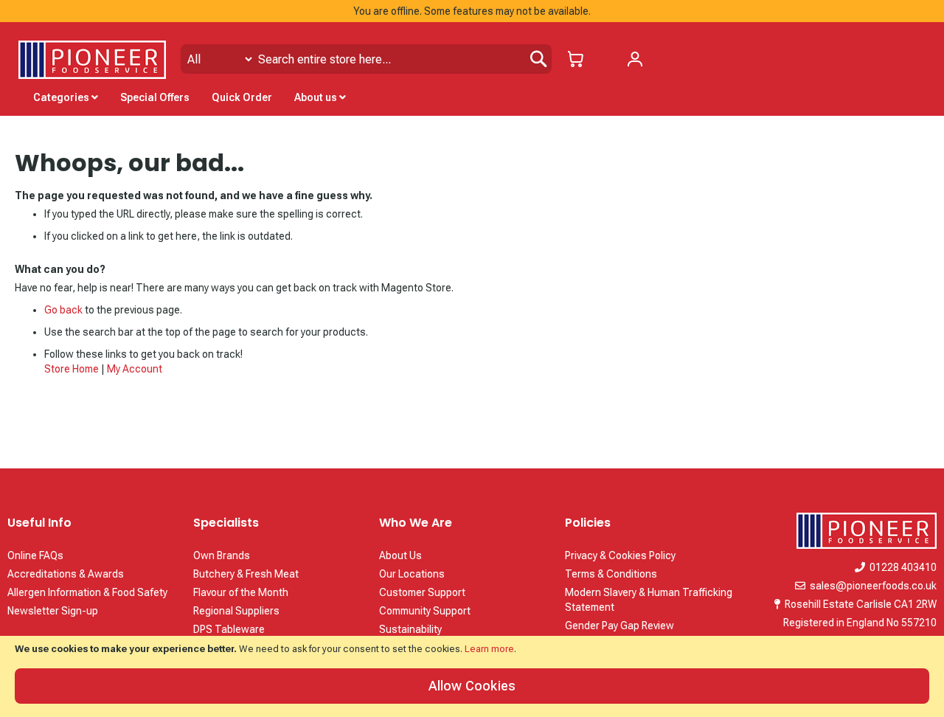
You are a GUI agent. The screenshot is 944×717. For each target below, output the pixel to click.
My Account (134, 369)
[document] (472, 676)
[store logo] (92, 60)
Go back (63, 310)
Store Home (71, 369)
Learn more (489, 648)
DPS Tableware (229, 629)
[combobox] (366, 59)
